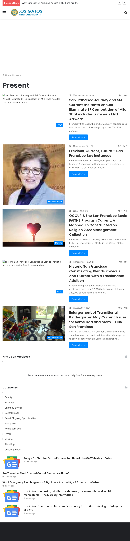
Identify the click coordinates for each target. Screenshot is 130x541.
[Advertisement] (65, 47)
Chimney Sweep (13, 407)
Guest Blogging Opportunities (20, 418)
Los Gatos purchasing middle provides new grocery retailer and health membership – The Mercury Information (68, 493)
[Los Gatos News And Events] (26, 12)
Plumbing (10, 444)
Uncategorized (12, 449)
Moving (9, 439)
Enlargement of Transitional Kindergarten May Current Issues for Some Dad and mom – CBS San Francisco (98, 319)
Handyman (10, 423)
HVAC (8, 433)
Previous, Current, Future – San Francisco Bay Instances (96, 153)
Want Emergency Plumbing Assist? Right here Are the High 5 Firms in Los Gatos (64, 3)
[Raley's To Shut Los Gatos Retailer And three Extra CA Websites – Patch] (12, 462)
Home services (13, 428)
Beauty (8, 397)
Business (9, 402)
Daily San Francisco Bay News (86, 375)
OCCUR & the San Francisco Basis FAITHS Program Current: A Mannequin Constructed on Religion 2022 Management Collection (98, 225)
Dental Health (12, 413)
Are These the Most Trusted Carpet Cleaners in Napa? (36, 473)
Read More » (78, 137)
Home (8, 75)
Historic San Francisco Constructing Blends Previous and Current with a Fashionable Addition (96, 273)
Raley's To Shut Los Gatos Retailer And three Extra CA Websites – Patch (68, 458)
